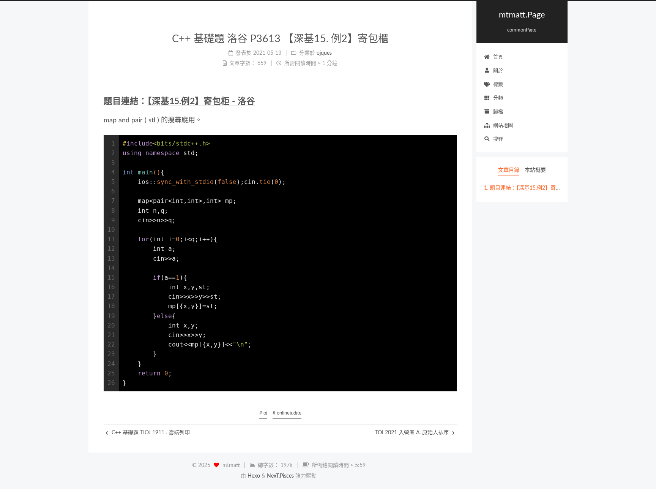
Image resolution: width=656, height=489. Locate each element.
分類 (498, 98)
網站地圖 (503, 125)
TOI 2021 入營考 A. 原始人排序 (412, 432)
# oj (263, 413)
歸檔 (498, 111)
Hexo (254, 476)
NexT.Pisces (280, 476)
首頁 (498, 57)
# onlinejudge (287, 413)
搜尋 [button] (498, 139)
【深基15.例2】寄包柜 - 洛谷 (201, 101)
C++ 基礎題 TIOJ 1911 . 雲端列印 (150, 432)
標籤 (498, 84)
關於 (498, 70)
